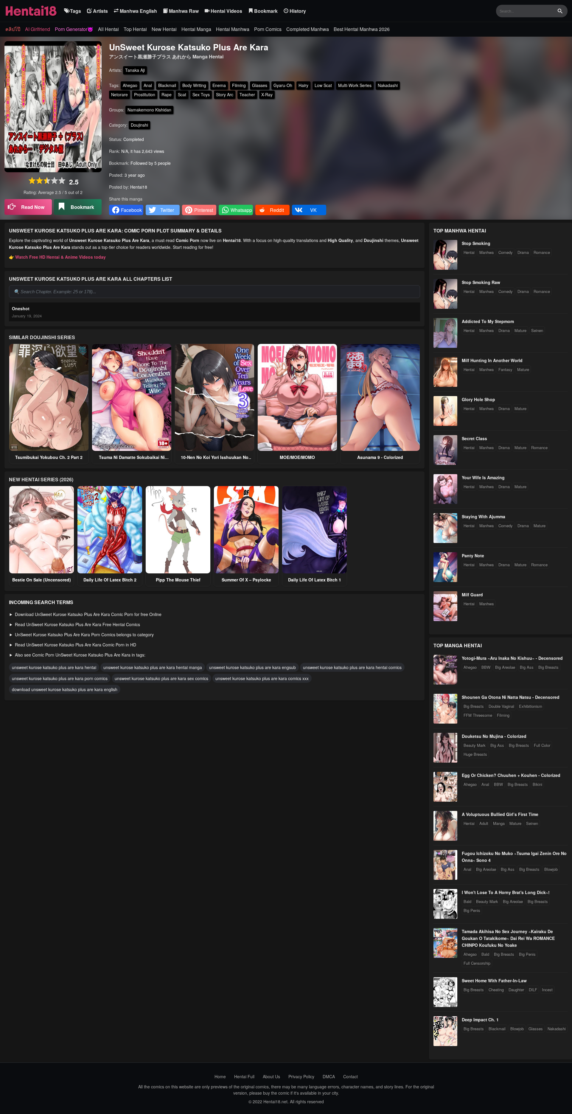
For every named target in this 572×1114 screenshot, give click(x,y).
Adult (483, 823)
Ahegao (130, 85)
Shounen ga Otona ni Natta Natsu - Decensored (510, 697)
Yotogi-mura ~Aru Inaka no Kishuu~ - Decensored (512, 658)
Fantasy (505, 369)
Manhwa (486, 252)
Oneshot (20, 308)
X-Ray (267, 94)
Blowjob (551, 869)
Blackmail (167, 85)
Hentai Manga (196, 29)
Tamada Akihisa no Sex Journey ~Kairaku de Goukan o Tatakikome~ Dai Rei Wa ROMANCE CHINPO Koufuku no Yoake (508, 938)
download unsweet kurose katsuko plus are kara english (64, 689)
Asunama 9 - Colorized (380, 457)
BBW (485, 667)
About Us (271, 1076)
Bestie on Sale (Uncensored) (41, 580)
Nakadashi (388, 85)
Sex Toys (201, 94)
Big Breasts (548, 667)
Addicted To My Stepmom (488, 321)
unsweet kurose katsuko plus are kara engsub (252, 667)
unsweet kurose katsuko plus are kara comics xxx (262, 678)
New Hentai (164, 29)
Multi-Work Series (355, 85)
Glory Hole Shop (478, 399)
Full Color (542, 745)
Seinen (537, 330)
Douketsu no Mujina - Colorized (494, 736)
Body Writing (194, 85)
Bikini (537, 784)
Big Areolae (505, 667)
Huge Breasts (475, 754)
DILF (533, 989)
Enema (219, 85)
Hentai (469, 252)
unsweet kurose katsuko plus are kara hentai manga (152, 667)
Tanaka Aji (135, 70)
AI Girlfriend (37, 29)
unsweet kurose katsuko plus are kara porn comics (60, 678)
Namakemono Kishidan (149, 110)
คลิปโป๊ (12, 29)
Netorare (119, 94)
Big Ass (527, 667)
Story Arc (224, 94)
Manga (499, 823)
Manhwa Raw (183, 10)
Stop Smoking (476, 243)
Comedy (505, 252)
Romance (542, 252)
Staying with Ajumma (483, 516)
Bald (467, 901)
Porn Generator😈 (74, 29)
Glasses (259, 85)
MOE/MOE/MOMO (297, 457)
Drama (523, 252)
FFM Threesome (478, 715)
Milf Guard (472, 595)
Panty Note (473, 555)
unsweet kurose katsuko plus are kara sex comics (161, 678)
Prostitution (144, 94)
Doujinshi (139, 125)
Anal (148, 85)
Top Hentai (135, 29)
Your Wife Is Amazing (483, 477)
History (297, 10)
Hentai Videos (225, 10)
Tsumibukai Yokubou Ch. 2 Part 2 (49, 457)
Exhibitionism (530, 706)
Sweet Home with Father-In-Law (494, 980)
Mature (520, 330)
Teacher (247, 94)
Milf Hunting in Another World (492, 360)
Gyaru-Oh (282, 85)
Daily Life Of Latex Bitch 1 (314, 580)
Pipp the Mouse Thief (178, 580)
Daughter (516, 989)
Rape (166, 94)
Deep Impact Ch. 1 (480, 1020)
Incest (547, 989)
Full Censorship (477, 963)
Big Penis (472, 910)
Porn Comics (268, 29)
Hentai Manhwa (232, 29)
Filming (239, 85)
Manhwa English (138, 10)
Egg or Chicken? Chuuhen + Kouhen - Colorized (511, 775)
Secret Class (474, 438)
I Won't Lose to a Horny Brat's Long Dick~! (506, 892)
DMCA (329, 1076)
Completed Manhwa (307, 29)
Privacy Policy (301, 1076)
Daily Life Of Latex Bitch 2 (109, 580)
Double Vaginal (501, 706)
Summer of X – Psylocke (246, 580)
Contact (350, 1076)
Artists (100, 10)
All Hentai (108, 29)
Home (220, 1076)
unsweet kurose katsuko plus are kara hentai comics (352, 667)
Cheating (496, 989)
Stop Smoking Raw (481, 282)
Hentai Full (244, 1076)
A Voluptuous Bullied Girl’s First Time (500, 814)
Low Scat (323, 85)
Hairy (303, 85)
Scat (182, 94)
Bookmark (265, 10)
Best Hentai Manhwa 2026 (362, 29)
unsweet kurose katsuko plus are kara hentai (54, 667)
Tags (75, 10)
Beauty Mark (475, 745)
